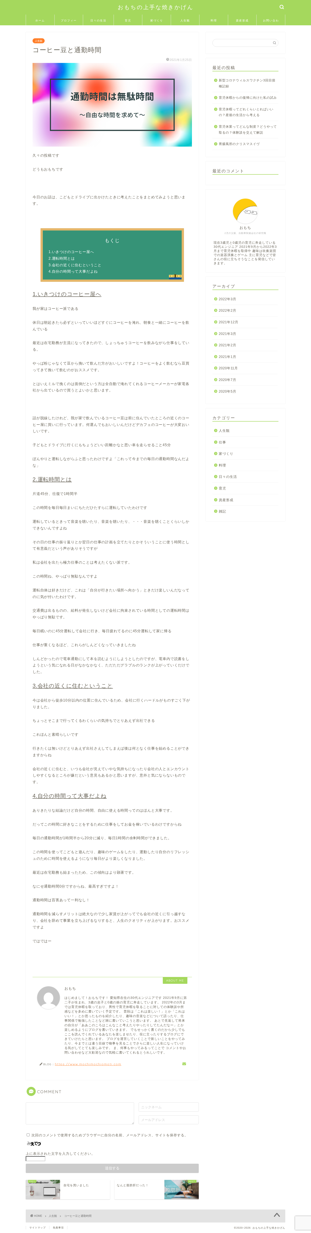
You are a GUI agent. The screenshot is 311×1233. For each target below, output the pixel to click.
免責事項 (58, 1227)
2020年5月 (227, 391)
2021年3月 (227, 334)
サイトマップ (37, 1227)
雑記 (222, 511)
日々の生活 (98, 20)
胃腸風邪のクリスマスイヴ (239, 144)
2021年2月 (227, 345)
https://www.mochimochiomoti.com (88, 1064)
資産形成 (242, 20)
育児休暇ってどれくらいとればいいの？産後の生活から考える (246, 112)
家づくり (156, 20)
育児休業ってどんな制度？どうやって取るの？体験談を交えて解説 (248, 129)
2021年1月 (227, 357)
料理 (214, 20)
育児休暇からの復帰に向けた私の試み (248, 97)
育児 (128, 20)
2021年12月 (228, 322)
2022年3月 (227, 299)
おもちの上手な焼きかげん (156, 7)
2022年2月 (227, 310)
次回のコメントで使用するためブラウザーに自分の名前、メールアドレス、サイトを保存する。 (109, 1135)
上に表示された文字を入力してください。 (60, 1153)
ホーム (40, 20)
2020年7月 (227, 380)
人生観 (185, 20)
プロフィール (69, 22)
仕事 (222, 442)
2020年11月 (228, 368)
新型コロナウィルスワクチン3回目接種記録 (247, 83)
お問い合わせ (271, 22)
